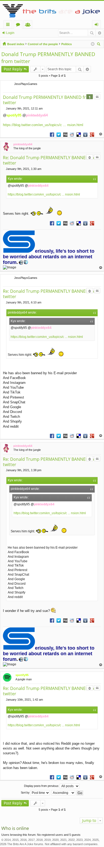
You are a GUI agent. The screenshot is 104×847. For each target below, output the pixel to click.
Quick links (9, 25)
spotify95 (13, 115)
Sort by (25, 792)
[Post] (4, 108)
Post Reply (13, 69)
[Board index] (52, 10)
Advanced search (99, 33)
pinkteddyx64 (37, 115)
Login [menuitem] (97, 25)
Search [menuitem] (99, 44)
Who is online (15, 828)
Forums (19, 25)
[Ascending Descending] (63, 792)
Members (29, 25)
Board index (15, 44)
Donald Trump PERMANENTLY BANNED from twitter (48, 100)
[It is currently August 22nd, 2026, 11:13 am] (92, 44)
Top (100, 134)
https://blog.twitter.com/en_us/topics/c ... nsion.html (43, 125)
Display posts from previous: (41, 785)
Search (92, 33)
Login (10, 33)
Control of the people (43, 44)
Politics (66, 44)
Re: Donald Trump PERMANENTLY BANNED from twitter (51, 160)
